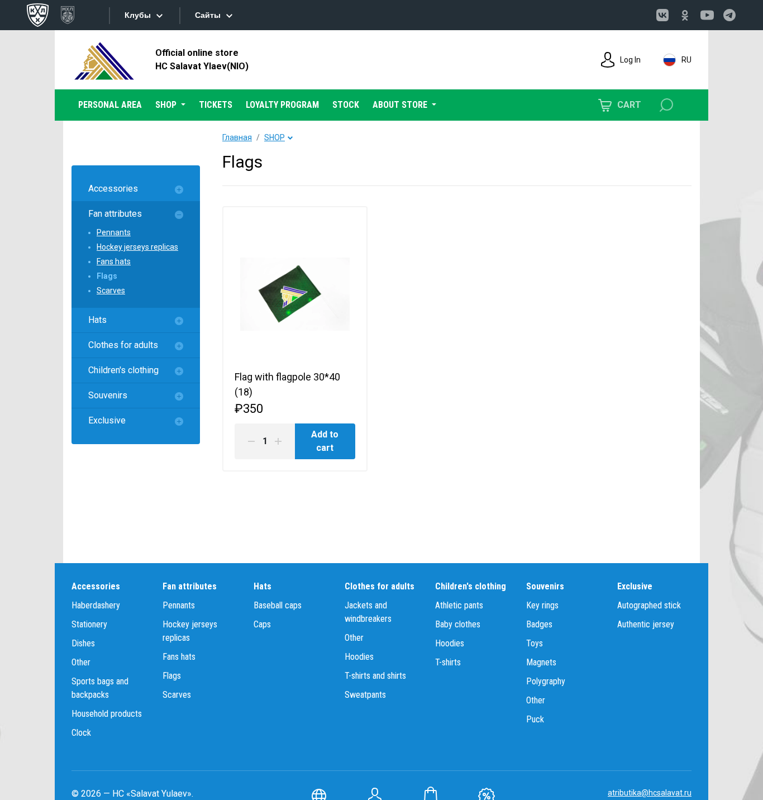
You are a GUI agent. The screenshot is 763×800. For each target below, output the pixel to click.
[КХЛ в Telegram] (729, 15)
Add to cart (324, 441)
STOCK (345, 104)
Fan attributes (115, 213)
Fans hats (114, 261)
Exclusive (107, 420)
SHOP (274, 137)
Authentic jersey (645, 624)
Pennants (114, 232)
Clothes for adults (123, 345)
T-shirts (448, 662)
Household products (106, 713)
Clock (81, 732)
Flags (107, 276)
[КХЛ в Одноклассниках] (685, 15)
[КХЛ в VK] (662, 15)
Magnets (541, 662)
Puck (535, 719)
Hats (97, 320)
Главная (237, 137)
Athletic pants (459, 605)
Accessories (113, 188)
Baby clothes (457, 624)
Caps (262, 624)
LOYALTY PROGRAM (282, 104)
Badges (539, 624)
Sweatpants (365, 694)
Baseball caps (278, 605)
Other (80, 662)
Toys (534, 643)
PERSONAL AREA (110, 104)
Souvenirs (107, 395)
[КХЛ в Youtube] (707, 15)
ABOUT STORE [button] (401, 104)
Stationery (89, 624)
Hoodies (359, 656)
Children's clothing (123, 370)
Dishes (83, 643)
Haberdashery (95, 605)
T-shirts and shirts (375, 675)
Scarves (111, 290)
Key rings (542, 605)
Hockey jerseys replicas (137, 246)
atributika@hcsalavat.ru (650, 792)
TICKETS (215, 104)
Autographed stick (649, 605)
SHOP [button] (167, 104)
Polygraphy (545, 681)
